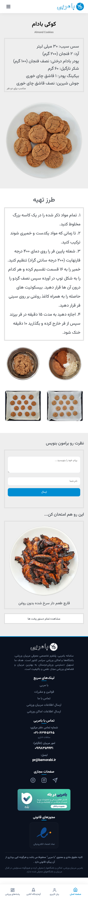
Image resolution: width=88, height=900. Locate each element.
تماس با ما (44, 698)
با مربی (44, 685)
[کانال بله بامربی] (44, 800)
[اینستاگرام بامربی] (44, 780)
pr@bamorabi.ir (44, 760)
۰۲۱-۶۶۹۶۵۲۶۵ (44, 733)
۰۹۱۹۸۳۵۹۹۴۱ (44, 748)
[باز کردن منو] (8, 6)
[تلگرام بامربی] (55, 780)
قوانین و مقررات (44, 692)
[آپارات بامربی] (32, 780)
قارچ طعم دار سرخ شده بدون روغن (44, 603)
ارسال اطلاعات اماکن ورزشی (44, 711)
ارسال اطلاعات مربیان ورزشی (44, 705)
